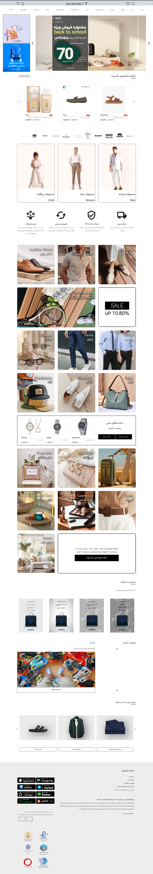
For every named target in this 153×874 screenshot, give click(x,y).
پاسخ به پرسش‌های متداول (125, 786)
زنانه (132, 10)
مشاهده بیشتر (129, 813)
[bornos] (66, 136)
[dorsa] (77, 136)
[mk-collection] (56, 136)
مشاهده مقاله (56, 690)
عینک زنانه (115, 749)
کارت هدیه (36, 10)
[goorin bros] (34, 136)
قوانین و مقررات (129, 783)
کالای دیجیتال (60, 10)
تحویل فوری (23, 10)
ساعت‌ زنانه (107, 436)
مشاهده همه (24, 76)
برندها (47, 10)
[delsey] (45, 136)
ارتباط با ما (131, 780)
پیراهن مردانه (38, 749)
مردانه (142, 10)
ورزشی (112, 10)
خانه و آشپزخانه (74, 10)
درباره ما (131, 777)
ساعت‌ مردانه (123, 436)
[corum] (130, 136)
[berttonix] (98, 136)
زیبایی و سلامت (100, 10)
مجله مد (11, 10)
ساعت (87, 10)
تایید (25, 819)
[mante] (120, 136)
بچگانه (123, 10)
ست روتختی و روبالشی (76, 749)
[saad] (109, 136)
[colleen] (88, 136)
